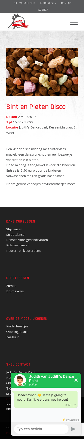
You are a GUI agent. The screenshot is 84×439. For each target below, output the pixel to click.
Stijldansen (14, 229)
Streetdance (15, 234)
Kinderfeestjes (17, 326)
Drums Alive (15, 291)
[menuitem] (24, 3)
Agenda (43, 10)
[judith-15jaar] (34, 22)
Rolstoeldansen (17, 245)
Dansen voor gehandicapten (27, 239)
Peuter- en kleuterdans (23, 250)
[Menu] (72, 22)
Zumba (11, 285)
